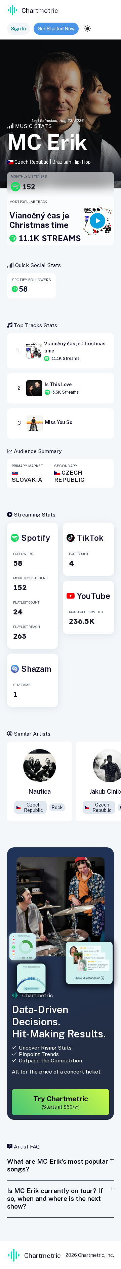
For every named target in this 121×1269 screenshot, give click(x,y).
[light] (87, 28)
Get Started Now (56, 28)
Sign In (18, 28)
